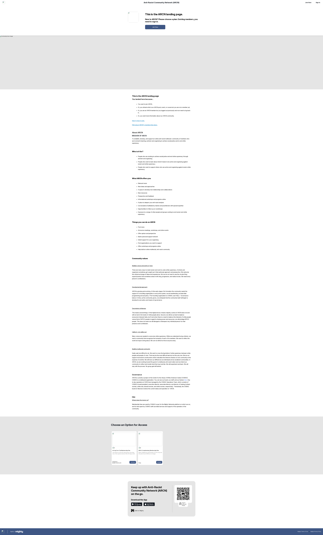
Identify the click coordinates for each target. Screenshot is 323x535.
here (185, 380)
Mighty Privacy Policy (316, 531)
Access (159, 462)
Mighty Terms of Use (303, 531)
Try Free (133, 462)
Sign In (318, 2)
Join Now (308, 2)
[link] (124, 448)
